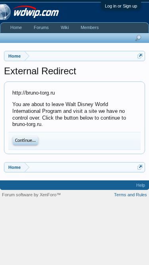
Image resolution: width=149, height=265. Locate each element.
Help (140, 185)
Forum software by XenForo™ (31, 194)
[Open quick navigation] (140, 55)
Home (16, 27)
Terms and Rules (130, 194)
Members (90, 27)
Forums (41, 27)
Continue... (25, 140)
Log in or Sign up (121, 6)
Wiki (65, 27)
